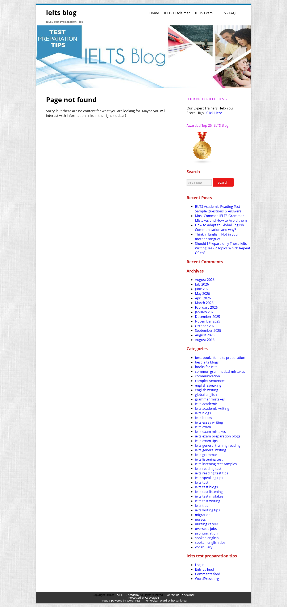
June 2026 (202, 289)
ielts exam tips (206, 440)
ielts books (203, 417)
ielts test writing (207, 501)
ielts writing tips (207, 510)
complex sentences (210, 380)
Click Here (214, 113)
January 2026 (205, 312)
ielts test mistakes (209, 496)
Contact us (172, 595)
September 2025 (208, 330)
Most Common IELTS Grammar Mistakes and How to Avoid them (221, 218)
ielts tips (201, 505)
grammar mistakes (210, 399)
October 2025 (205, 326)
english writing (206, 390)
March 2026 (204, 302)
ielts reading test (208, 468)
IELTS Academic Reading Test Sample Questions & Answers (218, 208)
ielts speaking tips (209, 477)
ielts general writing (210, 450)
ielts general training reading (218, 445)
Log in (199, 564)
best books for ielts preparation (220, 357)
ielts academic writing (212, 408)
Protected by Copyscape (143, 597)
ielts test (201, 482)
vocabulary (203, 547)
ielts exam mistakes (210, 431)
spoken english (207, 538)
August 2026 (205, 279)
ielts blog (61, 12)
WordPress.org (207, 578)
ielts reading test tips (211, 473)
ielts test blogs (206, 487)
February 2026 (206, 307)
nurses (200, 519)
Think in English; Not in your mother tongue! (217, 236)
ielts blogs (203, 413)
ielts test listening (209, 491)
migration (203, 514)
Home (154, 13)
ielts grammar (206, 454)
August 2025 (205, 335)
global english (206, 394)
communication (207, 376)
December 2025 (207, 316)
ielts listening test (209, 459)
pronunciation (206, 533)
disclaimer (188, 595)
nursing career (206, 524)
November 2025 (207, 321)
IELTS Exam (204, 13)
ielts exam (203, 427)
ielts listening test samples (216, 464)
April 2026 (203, 298)
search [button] (223, 182)
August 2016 (205, 339)
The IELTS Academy (127, 595)
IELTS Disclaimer (177, 13)
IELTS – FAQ (227, 13)
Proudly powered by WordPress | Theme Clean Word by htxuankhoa (144, 600)
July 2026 (202, 284)
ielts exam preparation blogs (217, 436)
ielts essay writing (209, 422)
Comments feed (207, 574)
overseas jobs (206, 528)
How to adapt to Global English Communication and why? (219, 227)
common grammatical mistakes (220, 371)
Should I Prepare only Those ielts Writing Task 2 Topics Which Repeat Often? (222, 248)
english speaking (208, 385)
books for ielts (206, 367)
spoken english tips (210, 542)
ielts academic (206, 404)
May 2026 (202, 293)
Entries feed (204, 569)
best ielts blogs (207, 362)
